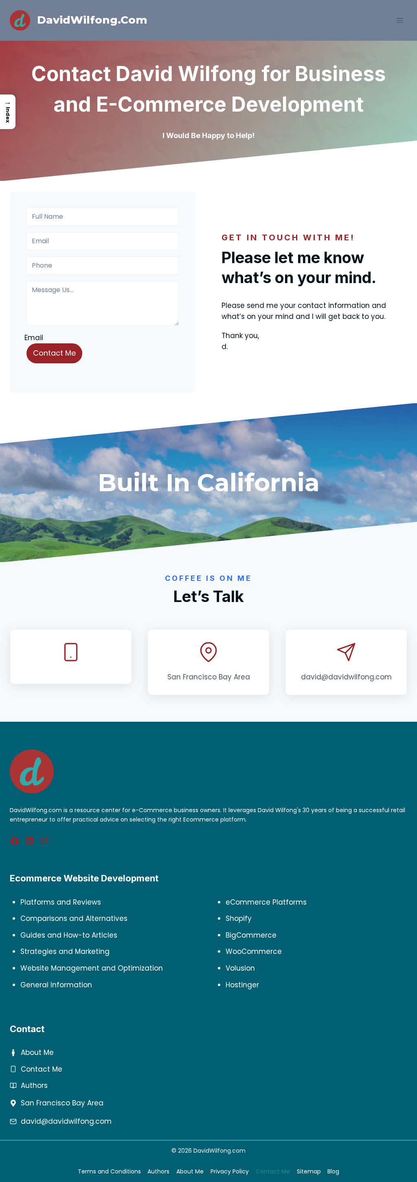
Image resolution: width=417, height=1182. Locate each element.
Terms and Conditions (109, 1171)
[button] (7, 111)
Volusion (240, 968)
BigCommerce (251, 935)
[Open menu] (399, 20)
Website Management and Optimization (91, 968)
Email (33, 338)
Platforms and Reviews (60, 902)
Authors (34, 1085)
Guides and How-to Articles (68, 935)
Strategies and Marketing (65, 951)
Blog (333, 1171)
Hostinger (242, 985)
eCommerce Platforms (266, 902)
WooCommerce (254, 951)
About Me (37, 1052)
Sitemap (309, 1171)
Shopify (239, 918)
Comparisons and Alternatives (73, 918)
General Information (56, 985)
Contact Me (54, 353)
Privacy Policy (230, 1171)
